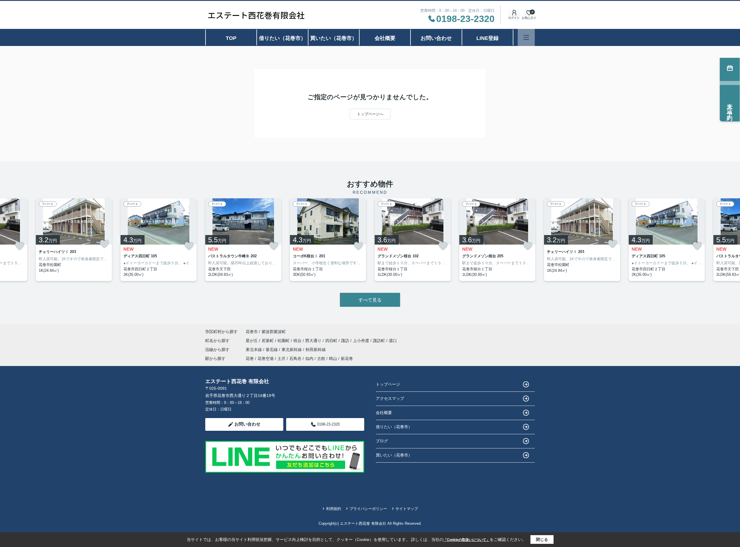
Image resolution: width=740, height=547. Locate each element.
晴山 (333, 358)
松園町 (284, 340)
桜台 (298, 340)
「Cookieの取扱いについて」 (466, 540)
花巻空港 (266, 358)
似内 (309, 358)
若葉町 (268, 340)
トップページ (388, 384)
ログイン (514, 17)
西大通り (314, 340)
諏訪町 (379, 340)
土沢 (282, 358)
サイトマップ (406, 509)
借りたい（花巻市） (282, 38)
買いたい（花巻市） (333, 38)
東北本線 (254, 349)
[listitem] (243, 239)
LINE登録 (487, 38)
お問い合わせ (436, 38)
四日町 (331, 340)
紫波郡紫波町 (274, 331)
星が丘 (252, 340)
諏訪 (345, 340)
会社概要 (385, 38)
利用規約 (333, 509)
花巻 (250, 358)
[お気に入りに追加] (19, 246)
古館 (321, 358)
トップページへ (370, 114)
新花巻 (347, 358)
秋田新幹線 (316, 349)
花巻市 (252, 331)
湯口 (393, 340)
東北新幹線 (292, 349)
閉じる (542, 539)
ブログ (382, 441)
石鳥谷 (295, 358)
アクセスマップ (390, 398)
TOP (231, 38)
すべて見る (370, 299)
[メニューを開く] (526, 37)
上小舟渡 (361, 340)
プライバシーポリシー (368, 509)
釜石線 (272, 349)
